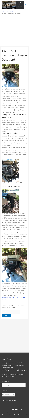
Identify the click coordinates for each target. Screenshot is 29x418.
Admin (19, 412)
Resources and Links (7, 414)
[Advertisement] (14, 29)
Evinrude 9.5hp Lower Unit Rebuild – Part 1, (12, 297)
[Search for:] (11, 312)
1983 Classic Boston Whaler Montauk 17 (11, 369)
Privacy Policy (17, 414)
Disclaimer (14, 412)
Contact (25, 414)
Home (9, 412)
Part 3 (4, 299)
